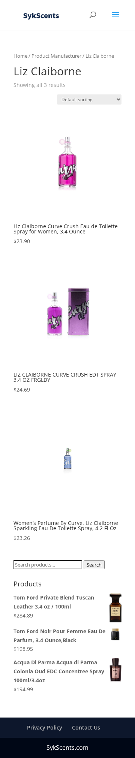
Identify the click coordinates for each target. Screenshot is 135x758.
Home (20, 55)
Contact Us (86, 727)
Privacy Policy (44, 727)
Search (94, 564)
